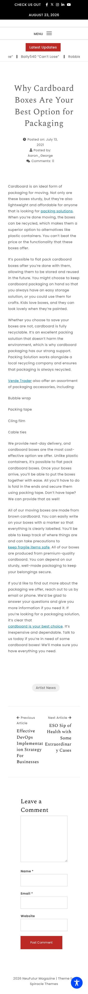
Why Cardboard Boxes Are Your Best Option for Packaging (44, 106)
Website (28, 916)
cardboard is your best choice (35, 626)
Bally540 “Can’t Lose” (38, 56)
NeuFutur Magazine (38, 978)
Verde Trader (20, 380)
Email (27, 893)
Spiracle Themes (44, 984)
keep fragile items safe (29, 547)
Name (27, 871)
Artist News (46, 687)
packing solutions (57, 211)
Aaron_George (40, 155)
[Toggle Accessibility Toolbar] (76, 982)
